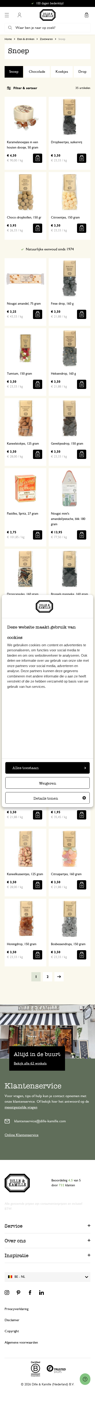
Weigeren (47, 783)
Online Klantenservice (22, 1135)
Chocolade (37, 71)
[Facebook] (30, 1292)
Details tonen (45, 798)
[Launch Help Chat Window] (85, 1379)
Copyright (12, 1331)
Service (14, 1226)
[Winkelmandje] (86, 15)
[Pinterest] (18, 1292)
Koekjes (62, 71)
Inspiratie (17, 1255)
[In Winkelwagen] (37, 158)
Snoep (13, 71)
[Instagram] (7, 1292)
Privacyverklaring (16, 1309)
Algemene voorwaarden (21, 1342)
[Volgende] (59, 976)
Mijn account (19, 15)
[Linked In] (41, 1292)
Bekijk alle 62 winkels (30, 1063)
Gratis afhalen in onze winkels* (49, 3)
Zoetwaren (46, 39)
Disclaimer (12, 1320)
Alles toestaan (25, 767)
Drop (82, 71)
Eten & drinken (25, 39)
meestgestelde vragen (21, 1107)
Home (8, 39)
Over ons (15, 1241)
